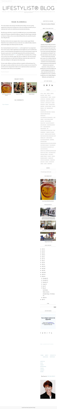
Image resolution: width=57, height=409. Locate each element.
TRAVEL (42, 368)
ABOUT (46, 355)
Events (52, 93)
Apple (19, 48)
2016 (43, 260)
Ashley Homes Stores (48, 119)
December (45, 278)
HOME (42, 355)
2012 (43, 268)
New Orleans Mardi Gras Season (48, 201)
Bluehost (15, 54)
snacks (46, 161)
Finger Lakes (43, 110)
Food (46, 95)
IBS (47, 128)
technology (51, 161)
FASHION (42, 370)
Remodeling (43, 115)
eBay (54, 117)
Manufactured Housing (45, 113)
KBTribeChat (43, 132)
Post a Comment (6, 104)
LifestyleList (48, 102)
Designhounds (50, 108)
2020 (43, 255)
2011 (42, 270)
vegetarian (49, 163)
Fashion (53, 97)
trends (42, 119)
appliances (51, 154)
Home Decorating (46, 126)
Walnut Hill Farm (44, 152)
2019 (43, 256)
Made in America (46, 292)
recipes (53, 106)
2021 (43, 253)
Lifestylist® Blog (29, 8)
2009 (43, 274)
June (44, 286)
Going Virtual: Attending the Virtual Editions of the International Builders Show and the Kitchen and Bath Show (48, 218)
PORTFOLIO (52, 357)
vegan (45, 163)
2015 (43, 262)
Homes (47, 104)
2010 (43, 272)
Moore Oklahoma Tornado (50, 134)
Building (42, 95)
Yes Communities (52, 152)
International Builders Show (46, 130)
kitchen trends (48, 106)
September (45, 282)
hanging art (50, 158)
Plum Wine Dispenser (45, 139)
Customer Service (44, 97)
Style (42, 93)
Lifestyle (42, 102)
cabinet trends (44, 156)
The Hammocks (52, 145)
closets (49, 156)
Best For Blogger (33, 407)
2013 (43, 266)
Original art (43, 137)
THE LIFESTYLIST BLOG (46, 344)
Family (49, 95)
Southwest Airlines (45, 145)
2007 (43, 299)
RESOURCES (45, 357)
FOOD (41, 363)
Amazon (42, 108)
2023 (43, 249)
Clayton (42, 121)
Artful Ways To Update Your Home (48, 230)
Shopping (42, 106)
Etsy (41, 126)
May (44, 288)
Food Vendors (45, 290)
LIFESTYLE (42, 361)
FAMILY (42, 365)
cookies (53, 156)
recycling (42, 161)
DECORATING (43, 366)
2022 (43, 251)
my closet (48, 24)
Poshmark (53, 24)
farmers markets (44, 158)
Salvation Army (44, 141)
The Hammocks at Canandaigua (47, 117)
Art (45, 108)
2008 (43, 276)
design (53, 102)
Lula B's (42, 134)
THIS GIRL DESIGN (51, 376)
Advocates (43, 104)
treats (42, 163)
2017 (43, 258)
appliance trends (44, 154)
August (44, 284)
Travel (50, 97)
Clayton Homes (48, 121)
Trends (48, 93)
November (45, 280)
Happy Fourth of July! (48, 241)
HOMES (41, 371)
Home (45, 93)
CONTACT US (53, 355)
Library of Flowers (50, 132)
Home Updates (43, 128)
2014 (43, 264)
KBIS (54, 130)
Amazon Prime (52, 104)
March (44, 297)
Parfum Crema (49, 137)
